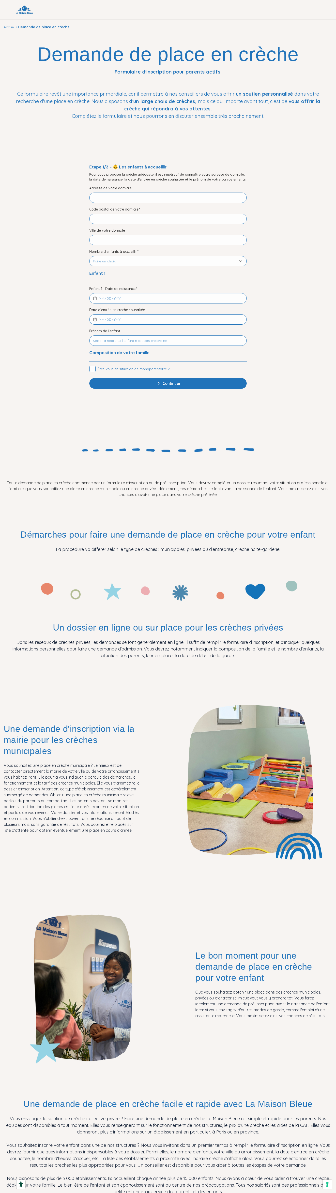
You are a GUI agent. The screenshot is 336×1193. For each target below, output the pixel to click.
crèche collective (89, 1118)
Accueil (9, 27)
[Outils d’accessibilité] (21, 1184)
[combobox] (163, 261)
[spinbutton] (101, 298)
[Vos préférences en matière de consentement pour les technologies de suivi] (327, 1184)
